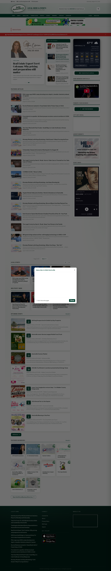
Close (72, 301)
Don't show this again (43, 300)
